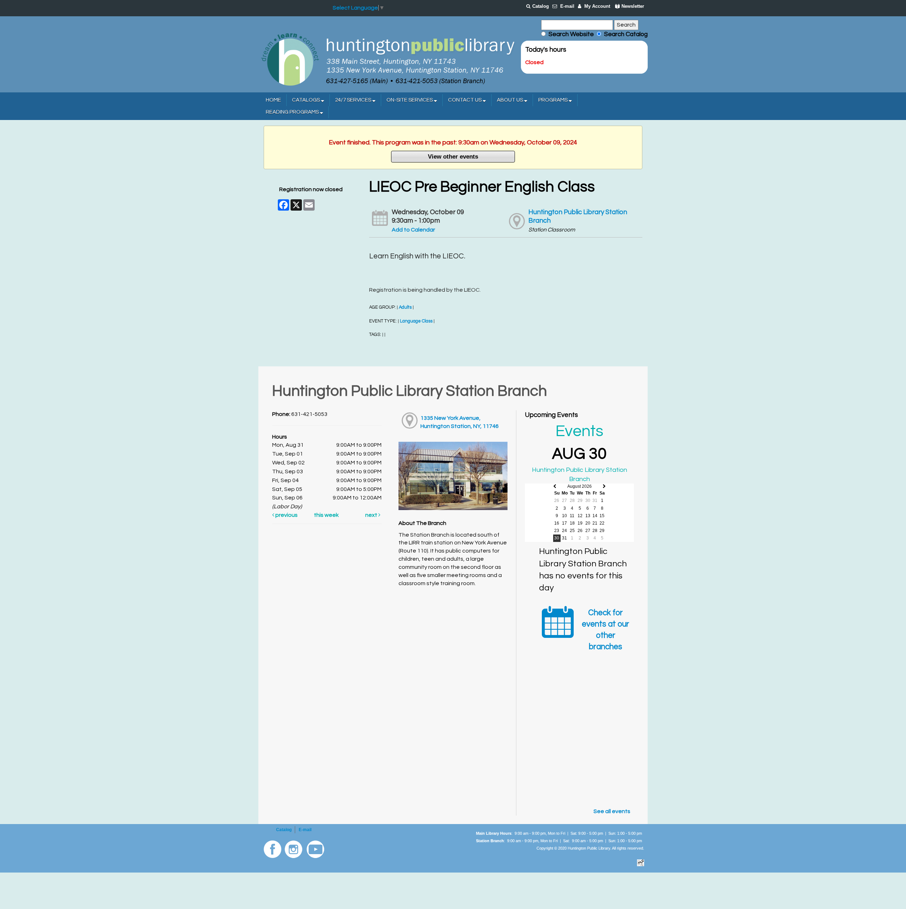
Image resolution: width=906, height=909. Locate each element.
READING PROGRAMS (293, 112)
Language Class (416, 321)
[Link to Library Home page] (387, 59)
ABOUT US (510, 100)
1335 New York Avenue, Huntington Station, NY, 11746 (459, 422)
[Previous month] (554, 487)
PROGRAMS (553, 100)
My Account (597, 6)
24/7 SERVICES (353, 100)
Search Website (571, 34)
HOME (273, 100)
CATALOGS (306, 100)
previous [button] (286, 515)
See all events (612, 811)
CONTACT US (465, 100)
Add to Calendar (413, 230)
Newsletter (632, 6)
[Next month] (604, 487)
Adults (405, 307)
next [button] (371, 515)
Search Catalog (624, 34)
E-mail (567, 6)
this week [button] (326, 515)
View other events (453, 156)
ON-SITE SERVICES (410, 100)
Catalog (540, 6)
